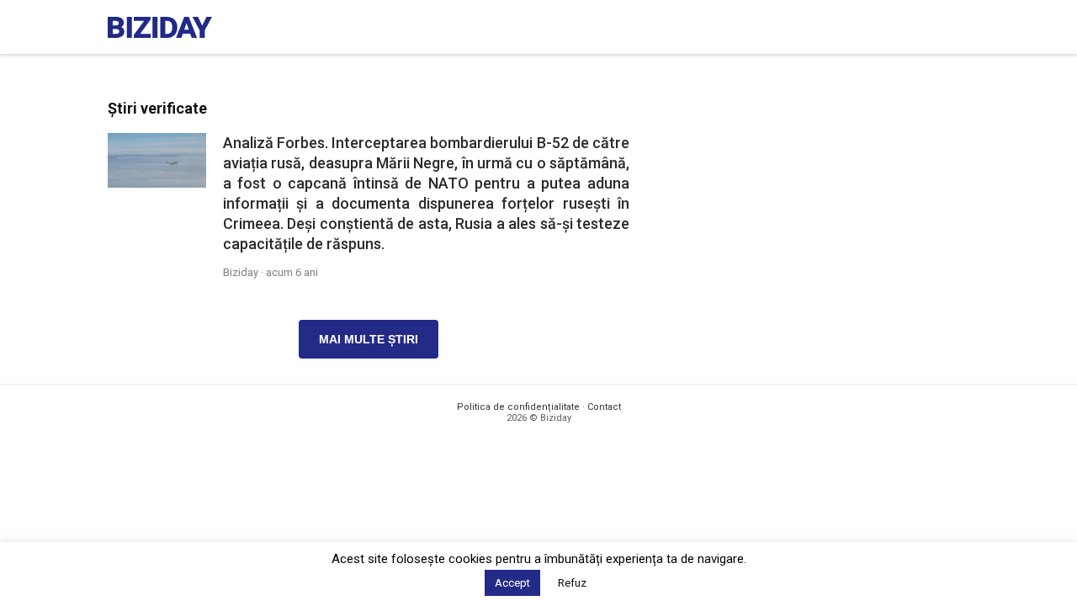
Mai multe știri (368, 339)
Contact (604, 406)
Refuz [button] (572, 583)
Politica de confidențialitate (518, 406)
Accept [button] (512, 583)
